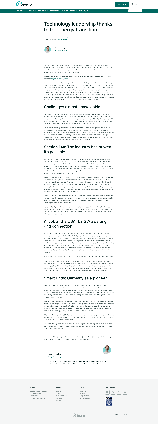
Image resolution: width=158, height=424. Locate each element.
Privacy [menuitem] (82, 393)
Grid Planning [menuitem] (34, 396)
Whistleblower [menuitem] (85, 398)
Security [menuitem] (83, 391)
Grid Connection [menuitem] (36, 393)
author (101, 364)
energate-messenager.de (59, 79)
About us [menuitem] (58, 391)
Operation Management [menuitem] (38, 398)
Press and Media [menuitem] (61, 396)
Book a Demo (121, 4)
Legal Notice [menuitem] (84, 396)
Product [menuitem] (33, 387)
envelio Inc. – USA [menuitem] (61, 403)
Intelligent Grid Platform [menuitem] (38, 391)
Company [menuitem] (58, 387)
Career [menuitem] (57, 393)
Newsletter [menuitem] (59, 398)
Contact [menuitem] (58, 400)
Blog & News (62, 39)
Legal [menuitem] (82, 387)
